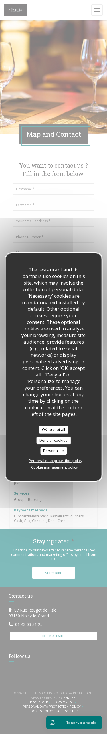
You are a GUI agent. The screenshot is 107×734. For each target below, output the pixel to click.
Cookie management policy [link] (54, 467)
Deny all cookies (53, 440)
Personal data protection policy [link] (55, 460)
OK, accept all (53, 429)
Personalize (53, 450)
